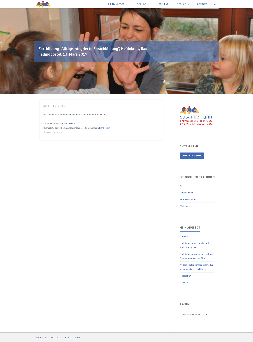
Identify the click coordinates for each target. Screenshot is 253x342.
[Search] (214, 4)
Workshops (185, 205)
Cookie (77, 337)
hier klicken (69, 123)
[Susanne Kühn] (43, 4)
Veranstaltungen (188, 199)
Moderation (185, 275)
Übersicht (184, 236)
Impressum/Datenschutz (47, 337)
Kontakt (67, 337)
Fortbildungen (186, 192)
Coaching (184, 282)
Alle (182, 185)
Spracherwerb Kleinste (55, 132)
